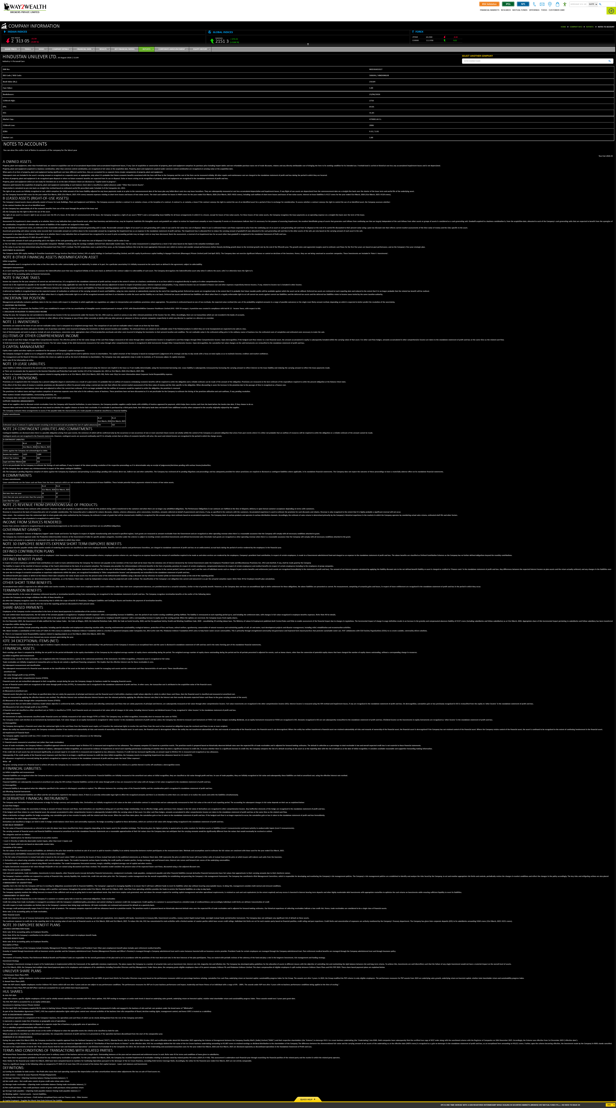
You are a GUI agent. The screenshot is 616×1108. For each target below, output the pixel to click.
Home (563, 27)
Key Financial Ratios (124, 49)
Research (506, 10)
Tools (544, 10)
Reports (590, 27)
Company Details (60, 49)
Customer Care (557, 10)
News (41, 49)
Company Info (576, 27)
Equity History (200, 49)
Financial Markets (489, 10)
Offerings (534, 10)
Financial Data (84, 49)
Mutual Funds (519, 10)
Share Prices (11, 49)
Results (103, 49)
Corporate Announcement (171, 49)
